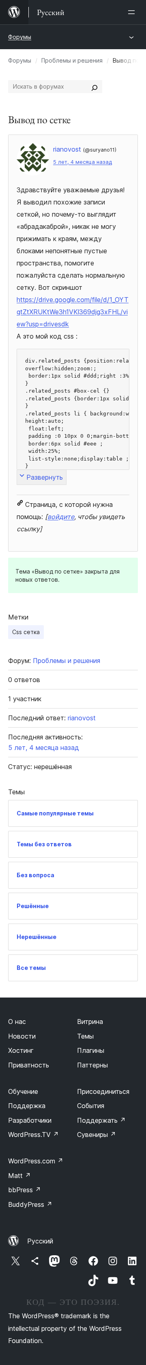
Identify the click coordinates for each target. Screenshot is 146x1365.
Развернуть (44, 477)
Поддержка (26, 1106)
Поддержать (101, 1120)
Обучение (23, 1091)
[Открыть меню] (133, 12)
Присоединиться (103, 1091)
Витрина (90, 1021)
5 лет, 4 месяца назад (82, 162)
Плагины (90, 1050)
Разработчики (30, 1120)
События (90, 1106)
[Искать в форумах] (94, 86)
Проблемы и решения (72, 60)
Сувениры (96, 1134)
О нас (17, 1021)
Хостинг (21, 1050)
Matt (19, 1176)
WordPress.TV (33, 1134)
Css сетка (26, 631)
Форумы (19, 36)
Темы (85, 1036)
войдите (60, 517)
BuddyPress (30, 1204)
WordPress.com (35, 1161)
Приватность (28, 1065)
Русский (40, 1241)
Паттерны (92, 1065)
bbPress (24, 1190)
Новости (22, 1036)
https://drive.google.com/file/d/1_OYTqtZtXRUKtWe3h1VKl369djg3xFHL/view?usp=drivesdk (73, 312)
